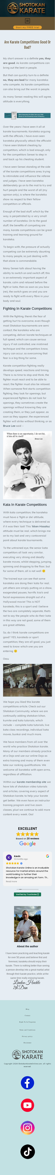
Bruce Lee (9, 425)
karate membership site (31, 782)
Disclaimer (27, 1043)
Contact (27, 1015)
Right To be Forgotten (27, 1022)
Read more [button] (11, 881)
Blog (27, 1009)
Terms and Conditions (27, 1030)
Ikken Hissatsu (41, 526)
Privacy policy (27, 1036)
